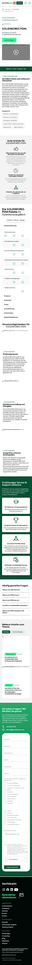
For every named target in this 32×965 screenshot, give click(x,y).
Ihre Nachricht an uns (10, 830)
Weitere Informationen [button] (16, 64)
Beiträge (6, 632)
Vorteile (14, 69)
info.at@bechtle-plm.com (15, 730)
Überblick (8, 69)
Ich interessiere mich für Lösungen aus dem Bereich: (15, 779)
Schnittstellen (11, 822)
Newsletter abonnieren (9, 896)
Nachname (7, 746)
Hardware (10, 803)
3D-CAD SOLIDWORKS (13, 785)
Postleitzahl (7, 767)
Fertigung (10, 801)
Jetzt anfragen (9, 40)
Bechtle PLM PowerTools (14, 820)
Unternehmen (8, 753)
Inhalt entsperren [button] (16, 61)
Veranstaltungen (17, 632)
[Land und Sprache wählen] (14, 3)
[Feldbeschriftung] (16, 808)
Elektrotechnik (11, 798)
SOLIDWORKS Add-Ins (13, 824)
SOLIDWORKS (15, 9)
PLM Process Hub (12, 817)
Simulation (10, 792)
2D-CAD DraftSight (12, 783)
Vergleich (20, 69)
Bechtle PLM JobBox (13, 815)
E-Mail (5, 760)
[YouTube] (16, 889)
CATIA (9, 811)
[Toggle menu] (29, 3)
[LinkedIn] (11, 889)
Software (7, 9)
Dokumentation (11, 796)
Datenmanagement (13, 794)
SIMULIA (9, 813)
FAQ (25, 69)
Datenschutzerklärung (14, 845)
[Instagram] (3, 889)
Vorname (7, 739)
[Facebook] (7, 889)
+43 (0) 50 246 (11, 727)
